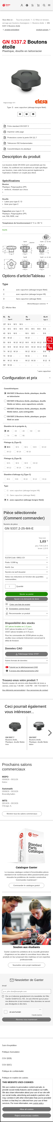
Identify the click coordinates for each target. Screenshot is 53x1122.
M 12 (9, 452)
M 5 (17, 447)
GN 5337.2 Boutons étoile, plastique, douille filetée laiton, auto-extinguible (26, 410)
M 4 (8, 447)
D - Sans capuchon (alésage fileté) (21, 495)
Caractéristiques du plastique (19, 149)
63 (39, 431)
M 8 (34, 447)
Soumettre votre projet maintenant (27, 965)
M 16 (29, 452)
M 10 (44, 447)
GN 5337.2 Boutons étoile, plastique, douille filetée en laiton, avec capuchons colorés (26, 402)
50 (31, 431)
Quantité (19, 586)
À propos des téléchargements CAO (23, 671)
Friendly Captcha (37, 1015)
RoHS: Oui (9, 567)
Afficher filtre (11, 308)
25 (8, 431)
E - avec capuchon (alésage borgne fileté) (25, 500)
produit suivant (42, 30)
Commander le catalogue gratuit (26, 885)
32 (16, 431)
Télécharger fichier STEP (28, 654)
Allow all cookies (27, 1109)
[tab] (20, 114)
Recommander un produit (19, 613)
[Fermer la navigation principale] (49, 5)
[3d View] (46, 237)
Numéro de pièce (11, 524)
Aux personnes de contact (37, 690)
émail (4, 986)
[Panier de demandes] (32, 5)
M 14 (19, 452)
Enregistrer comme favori (19, 609)
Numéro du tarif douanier (15, 572)
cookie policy (38, 1103)
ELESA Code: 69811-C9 (15, 558)
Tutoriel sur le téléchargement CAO (23, 667)
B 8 (16, 479)
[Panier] (38, 5)
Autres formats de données (16, 660)
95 (24, 436)
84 (16, 436)
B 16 (44, 479)
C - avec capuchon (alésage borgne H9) (23, 490)
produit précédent (11, 30)
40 (24, 431)
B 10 (26, 479)
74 (8, 436)
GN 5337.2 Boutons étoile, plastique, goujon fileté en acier (26, 418)
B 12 (35, 479)
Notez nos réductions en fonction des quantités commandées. (24, 578)
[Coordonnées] (50, 347)
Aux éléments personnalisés (13, 690)
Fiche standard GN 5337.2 (18, 126)
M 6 (26, 447)
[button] (21, 5)
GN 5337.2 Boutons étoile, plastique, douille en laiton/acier (26, 394)
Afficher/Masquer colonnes (36, 304)
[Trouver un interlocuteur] (50, 340)
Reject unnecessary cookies (27, 1115)
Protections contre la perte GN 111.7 (22, 138)
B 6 (8, 479)
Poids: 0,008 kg (11, 562)
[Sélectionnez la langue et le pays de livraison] (27, 5)
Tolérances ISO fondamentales (19, 143)
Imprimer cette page (15, 132)
